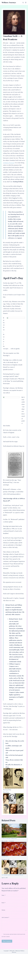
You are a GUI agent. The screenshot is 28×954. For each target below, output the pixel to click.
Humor (22, 43)
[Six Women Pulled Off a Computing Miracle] (14, 867)
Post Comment (7, 941)
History (19, 43)
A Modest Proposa (8, 162)
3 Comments (11, 841)
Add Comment (5, 917)
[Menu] (25, 2)
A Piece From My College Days (9, 838)
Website (3, 910)
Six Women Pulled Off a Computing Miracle (12, 874)
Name (3, 895)
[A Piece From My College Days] (14, 831)
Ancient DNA (5, 856)
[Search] (23, 2)
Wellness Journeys (9, 2)
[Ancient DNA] (14, 849)
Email (3, 902)
